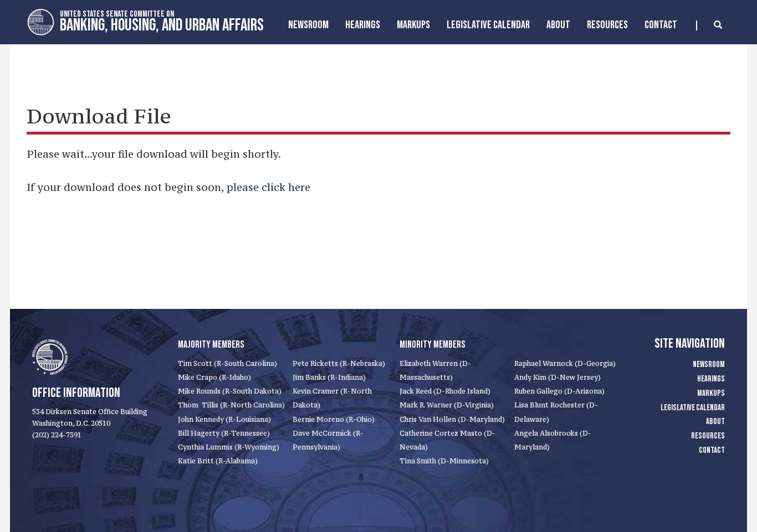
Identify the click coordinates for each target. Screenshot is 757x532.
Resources (607, 25)
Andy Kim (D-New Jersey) (557, 377)
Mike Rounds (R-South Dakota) (230, 391)
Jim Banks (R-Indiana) (329, 377)
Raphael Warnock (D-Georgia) (565, 363)
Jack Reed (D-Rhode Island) (445, 391)
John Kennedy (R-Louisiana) (224, 419)
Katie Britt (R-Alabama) (218, 461)
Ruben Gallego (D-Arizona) (559, 391)
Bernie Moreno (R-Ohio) (334, 419)
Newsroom (308, 25)
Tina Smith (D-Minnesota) (444, 461)
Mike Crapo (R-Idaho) (214, 377)
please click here (268, 187)
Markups (711, 393)
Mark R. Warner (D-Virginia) (447, 405)
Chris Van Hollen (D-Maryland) (452, 419)
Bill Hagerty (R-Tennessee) (224, 433)
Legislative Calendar (488, 25)
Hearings (362, 25)
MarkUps (413, 25)
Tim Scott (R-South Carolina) (227, 363)
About (558, 25)
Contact (661, 25)
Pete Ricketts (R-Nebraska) (339, 363)
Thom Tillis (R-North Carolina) (231, 405)
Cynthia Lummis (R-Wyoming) (228, 447)
